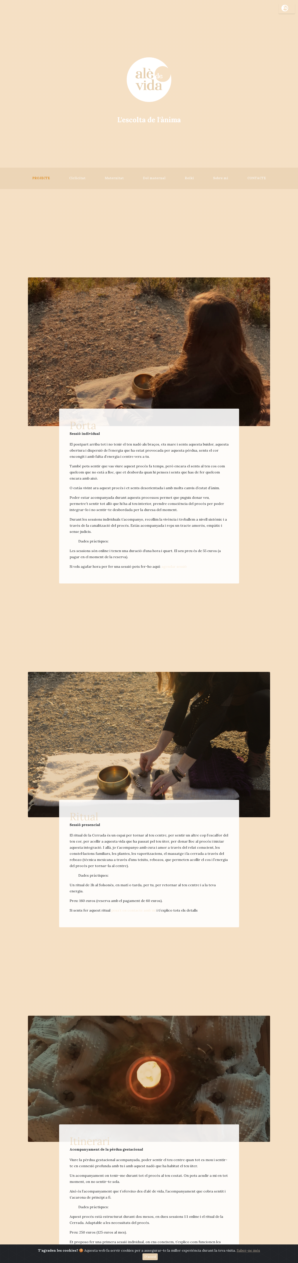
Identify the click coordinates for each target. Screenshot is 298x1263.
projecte (43, 178)
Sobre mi (220, 178)
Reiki (189, 178)
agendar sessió (174, 566)
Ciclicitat (77, 178)
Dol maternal (154, 178)
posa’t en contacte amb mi (133, 910)
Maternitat (114, 178)
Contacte (256, 178)
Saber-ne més (248, 1250)
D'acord (150, 1257)
